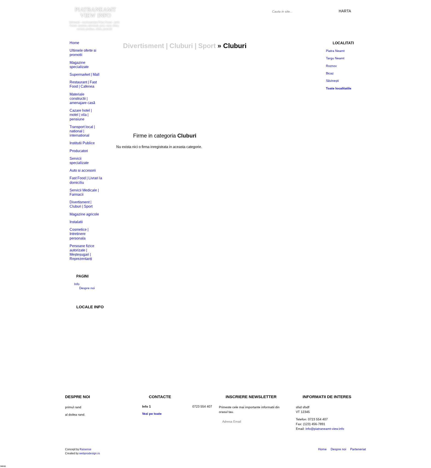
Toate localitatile (338, 88)
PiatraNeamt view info (95, 12)
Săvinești (332, 80)
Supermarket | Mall (84, 74)
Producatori (79, 151)
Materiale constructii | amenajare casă (82, 98)
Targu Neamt (335, 58)
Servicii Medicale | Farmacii (84, 192)
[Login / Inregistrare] (362, 11)
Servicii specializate (79, 161)
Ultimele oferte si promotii (83, 53)
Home (74, 43)
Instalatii (76, 222)
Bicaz (330, 73)
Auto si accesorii (83, 170)
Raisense (85, 449)
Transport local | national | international (82, 131)
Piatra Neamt (335, 51)
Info (76, 284)
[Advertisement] (215, 84)
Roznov (331, 66)
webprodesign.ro (89, 453)
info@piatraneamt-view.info (325, 428)
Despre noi (86, 288)
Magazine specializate (79, 65)
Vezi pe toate (152, 413)
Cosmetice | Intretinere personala (79, 234)
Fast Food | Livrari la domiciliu (86, 180)
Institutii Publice (82, 143)
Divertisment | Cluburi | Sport (169, 45)
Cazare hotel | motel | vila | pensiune (81, 115)
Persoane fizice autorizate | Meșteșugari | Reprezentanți (82, 252)
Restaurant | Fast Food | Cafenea (83, 84)
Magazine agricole (84, 214)
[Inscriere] (284, 422)
